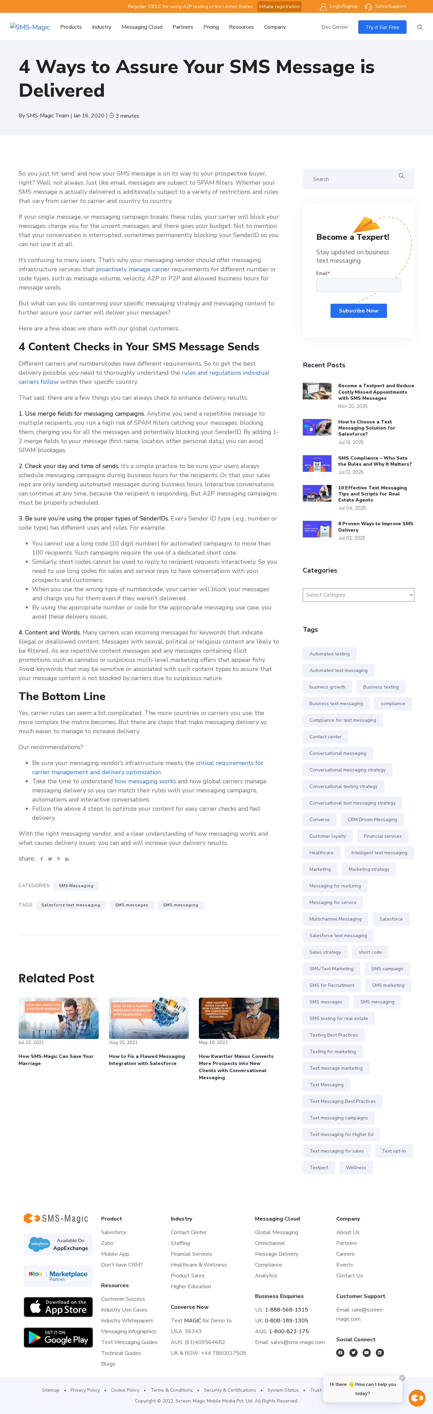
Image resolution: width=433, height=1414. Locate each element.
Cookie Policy (125, 1390)
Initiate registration (279, 6)
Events (344, 1265)
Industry (101, 27)
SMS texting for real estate (339, 1018)
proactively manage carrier (133, 269)
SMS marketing (388, 985)
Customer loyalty (328, 836)
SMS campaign (387, 969)
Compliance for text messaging (343, 720)
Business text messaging (336, 703)
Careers (345, 1254)
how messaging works (145, 781)
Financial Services (191, 1254)
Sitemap (51, 1390)
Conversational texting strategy (344, 786)
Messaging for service (333, 902)
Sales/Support (390, 6)
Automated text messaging (339, 670)
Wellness (356, 1167)
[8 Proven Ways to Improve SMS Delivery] (320, 529)
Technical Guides (121, 1353)
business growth (327, 687)
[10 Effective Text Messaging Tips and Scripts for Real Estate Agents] (320, 493)
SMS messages (132, 905)
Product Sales (188, 1275)
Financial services (383, 836)
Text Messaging (327, 1085)
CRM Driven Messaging (372, 819)
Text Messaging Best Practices (343, 1101)
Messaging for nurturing (335, 886)
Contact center (326, 737)
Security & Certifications (230, 1390)
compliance (393, 703)
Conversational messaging (338, 753)
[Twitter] (353, 1353)
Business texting (381, 687)
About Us (348, 1232)
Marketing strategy (369, 869)
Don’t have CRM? (122, 1265)
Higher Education (191, 1286)
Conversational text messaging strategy (352, 803)
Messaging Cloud (141, 27)
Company (275, 27)
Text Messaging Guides (129, 1342)
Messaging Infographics (128, 1331)
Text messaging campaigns (339, 1118)
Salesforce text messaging (71, 905)
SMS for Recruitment (332, 985)
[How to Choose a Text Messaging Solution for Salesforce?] (320, 427)
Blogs (108, 1364)
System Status (283, 1390)
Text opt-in (394, 1151)
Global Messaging (276, 1232)
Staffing (180, 1243)
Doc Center (334, 27)
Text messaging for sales (337, 1151)
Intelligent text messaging (379, 853)
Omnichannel (270, 1243)
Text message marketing (336, 1068)
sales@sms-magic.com (298, 1342)
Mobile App (115, 1254)
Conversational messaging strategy (348, 770)
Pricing (211, 27)
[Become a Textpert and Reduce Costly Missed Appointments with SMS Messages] (320, 391)
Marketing (320, 869)
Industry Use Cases (124, 1310)
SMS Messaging (76, 885)
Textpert (319, 1167)
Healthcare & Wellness (199, 1265)
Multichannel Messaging (336, 919)
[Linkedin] (380, 1353)
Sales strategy (325, 952)
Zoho (107, 1243)
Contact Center (189, 1232)
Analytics (266, 1275)
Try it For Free (382, 27)
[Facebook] (340, 1353)
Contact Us (349, 1275)
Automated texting (330, 654)
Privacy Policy (85, 1390)
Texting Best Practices (334, 1035)
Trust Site (320, 1390)
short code (370, 952)
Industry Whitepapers (127, 1320)
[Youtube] (367, 1353)
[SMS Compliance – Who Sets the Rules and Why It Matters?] (320, 463)
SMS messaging (181, 905)
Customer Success (123, 1299)
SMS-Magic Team (48, 115)
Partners (183, 27)
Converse (320, 819)
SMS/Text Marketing (332, 969)
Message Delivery (276, 1254)
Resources (241, 27)
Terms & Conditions (172, 1390)
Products (71, 27)
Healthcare (322, 853)
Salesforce (391, 919)
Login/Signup (343, 6)
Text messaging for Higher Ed (341, 1134)
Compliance (268, 1265)
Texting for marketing (333, 1051)
